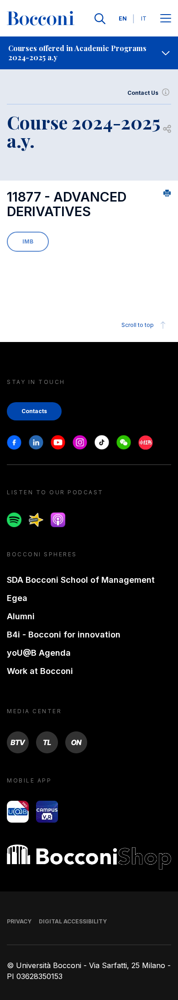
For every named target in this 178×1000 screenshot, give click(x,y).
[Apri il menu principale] (165, 19)
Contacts (34, 411)
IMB (27, 241)
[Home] (40, 18)
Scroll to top (137, 324)
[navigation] (89, 52)
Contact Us (142, 92)
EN (123, 18)
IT (144, 18)
